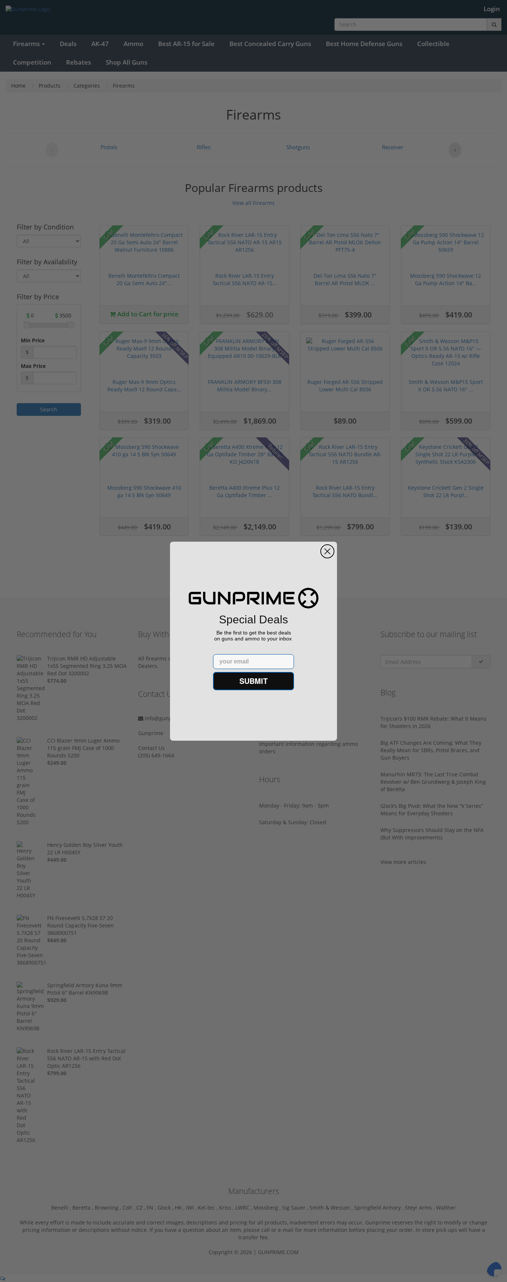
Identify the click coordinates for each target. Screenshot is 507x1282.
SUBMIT (253, 680)
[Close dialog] (327, 551)
